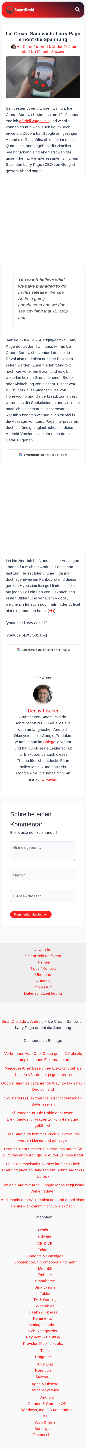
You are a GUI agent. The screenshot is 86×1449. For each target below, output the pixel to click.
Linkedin (49, 779)
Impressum (43, 987)
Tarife (45, 1351)
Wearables (45, 1306)
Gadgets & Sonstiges (45, 1256)
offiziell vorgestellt (34, 121)
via (51, 611)
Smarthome (45, 1281)
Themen (43, 962)
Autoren (43, 981)
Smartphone (45, 1287)
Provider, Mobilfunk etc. (43, 1343)
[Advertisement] (43, 223)
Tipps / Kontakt (43, 968)
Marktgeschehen (43, 1325)
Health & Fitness (43, 1312)
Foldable (45, 1250)
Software (57, 51)
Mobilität (45, 1268)
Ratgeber (43, 1357)
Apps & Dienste (45, 1384)
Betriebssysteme (45, 1390)
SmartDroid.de (13, 1021)
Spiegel (49, 742)
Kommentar (43, 1318)
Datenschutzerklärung (43, 993)
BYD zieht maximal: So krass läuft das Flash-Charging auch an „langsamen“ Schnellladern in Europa (43, 1170)
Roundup (43, 1370)
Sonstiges (43, 1428)
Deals (43, 1230)
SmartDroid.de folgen (43, 956)
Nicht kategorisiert (43, 1331)
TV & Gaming (45, 1300)
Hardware (43, 1236)
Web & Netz (45, 1422)
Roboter (45, 1275)
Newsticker (43, 950)
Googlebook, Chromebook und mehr (45, 1262)
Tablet (45, 1293)
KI (45, 1416)
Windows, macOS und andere (47, 1410)
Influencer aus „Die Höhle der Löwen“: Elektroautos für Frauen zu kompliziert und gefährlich (43, 1119)
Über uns (43, 975)
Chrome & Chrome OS (47, 1404)
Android (44, 51)
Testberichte (43, 1435)
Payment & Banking (43, 1337)
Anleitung (45, 1364)
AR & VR (45, 1243)
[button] (77, 10)
